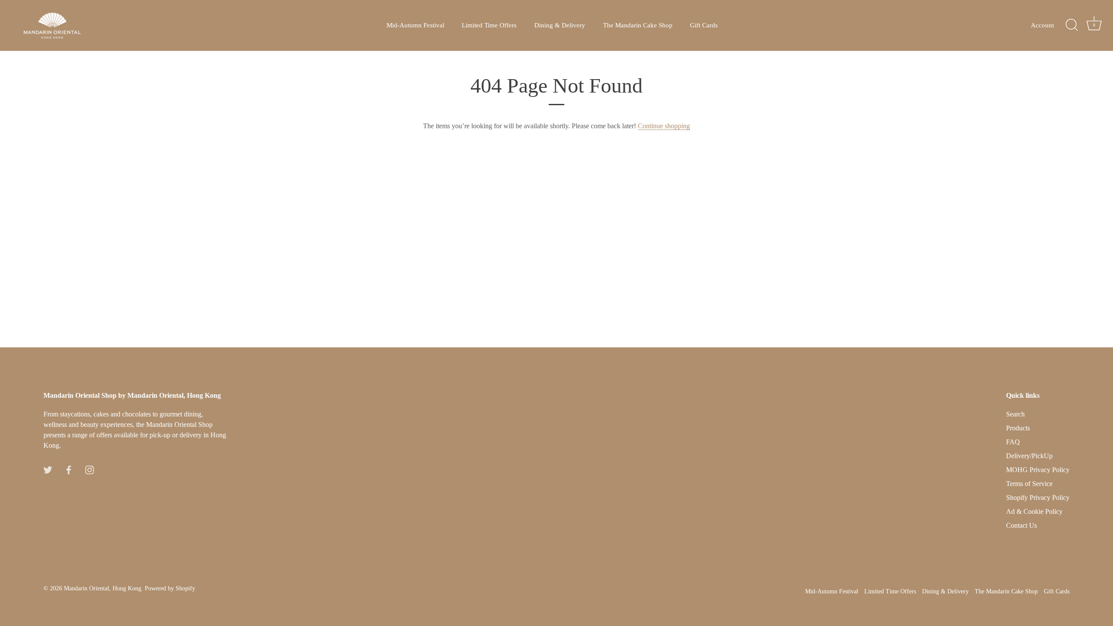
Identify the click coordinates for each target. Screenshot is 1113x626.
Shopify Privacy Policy (1038, 497)
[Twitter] (47, 469)
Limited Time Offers (489, 25)
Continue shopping (664, 126)
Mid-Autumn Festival (415, 25)
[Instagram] (89, 469)
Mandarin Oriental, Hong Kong (102, 588)
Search (1015, 414)
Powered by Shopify (170, 588)
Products (1018, 428)
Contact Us (1021, 525)
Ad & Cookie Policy (1034, 511)
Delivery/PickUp (1029, 456)
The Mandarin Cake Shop (638, 25)
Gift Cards (704, 25)
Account (1042, 25)
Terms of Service (1029, 483)
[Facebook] (68, 469)
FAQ (1013, 442)
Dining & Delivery (559, 25)
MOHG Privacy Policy (1038, 469)
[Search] (1071, 25)
